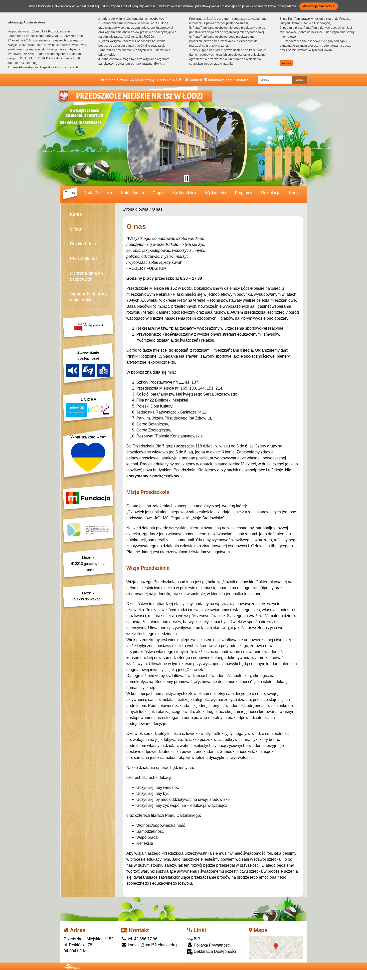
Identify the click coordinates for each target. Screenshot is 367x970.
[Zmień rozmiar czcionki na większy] (176, 80)
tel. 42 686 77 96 (142, 939)
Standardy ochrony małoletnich (89, 296)
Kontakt (296, 193)
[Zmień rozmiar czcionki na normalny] (174, 80)
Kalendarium (132, 193)
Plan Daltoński (84, 258)
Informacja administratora (227, 80)
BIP (196, 939)
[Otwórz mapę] (276, 947)
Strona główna (116, 80)
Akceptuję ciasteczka (318, 6)
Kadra (76, 214)
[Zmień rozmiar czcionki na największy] (180, 80)
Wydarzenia (215, 193)
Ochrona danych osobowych (86, 276)
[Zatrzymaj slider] (186, 178)
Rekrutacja (270, 193)
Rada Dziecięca (98, 193)
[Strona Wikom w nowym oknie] (71, 966)
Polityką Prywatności (141, 6)
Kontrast (195, 80)
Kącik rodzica (184, 193)
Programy (243, 193)
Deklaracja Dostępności (214, 951)
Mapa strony (144, 80)
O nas (69, 193)
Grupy (158, 193)
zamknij (286, 63)
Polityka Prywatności (212, 945)
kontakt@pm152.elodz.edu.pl (153, 945)
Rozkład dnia (83, 243)
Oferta (76, 229)
